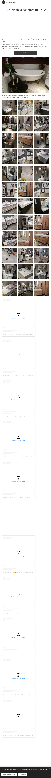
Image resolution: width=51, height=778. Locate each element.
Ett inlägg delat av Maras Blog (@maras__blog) (14, 416)
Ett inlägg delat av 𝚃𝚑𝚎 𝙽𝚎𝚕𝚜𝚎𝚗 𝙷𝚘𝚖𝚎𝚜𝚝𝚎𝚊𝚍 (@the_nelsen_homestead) (17, 694)
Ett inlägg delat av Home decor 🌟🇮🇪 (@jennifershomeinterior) (14, 572)
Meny (48, 2)
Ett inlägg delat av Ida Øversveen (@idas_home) (13, 613)
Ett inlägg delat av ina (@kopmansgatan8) (14, 653)
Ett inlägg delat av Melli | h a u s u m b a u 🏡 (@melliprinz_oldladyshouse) (17, 735)
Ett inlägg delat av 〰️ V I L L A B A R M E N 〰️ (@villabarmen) (14, 375)
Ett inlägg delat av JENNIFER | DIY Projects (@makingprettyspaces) (15, 334)
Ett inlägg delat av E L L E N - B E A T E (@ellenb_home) (13, 497)
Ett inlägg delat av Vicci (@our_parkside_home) (13, 456)
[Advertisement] (25, 26)
